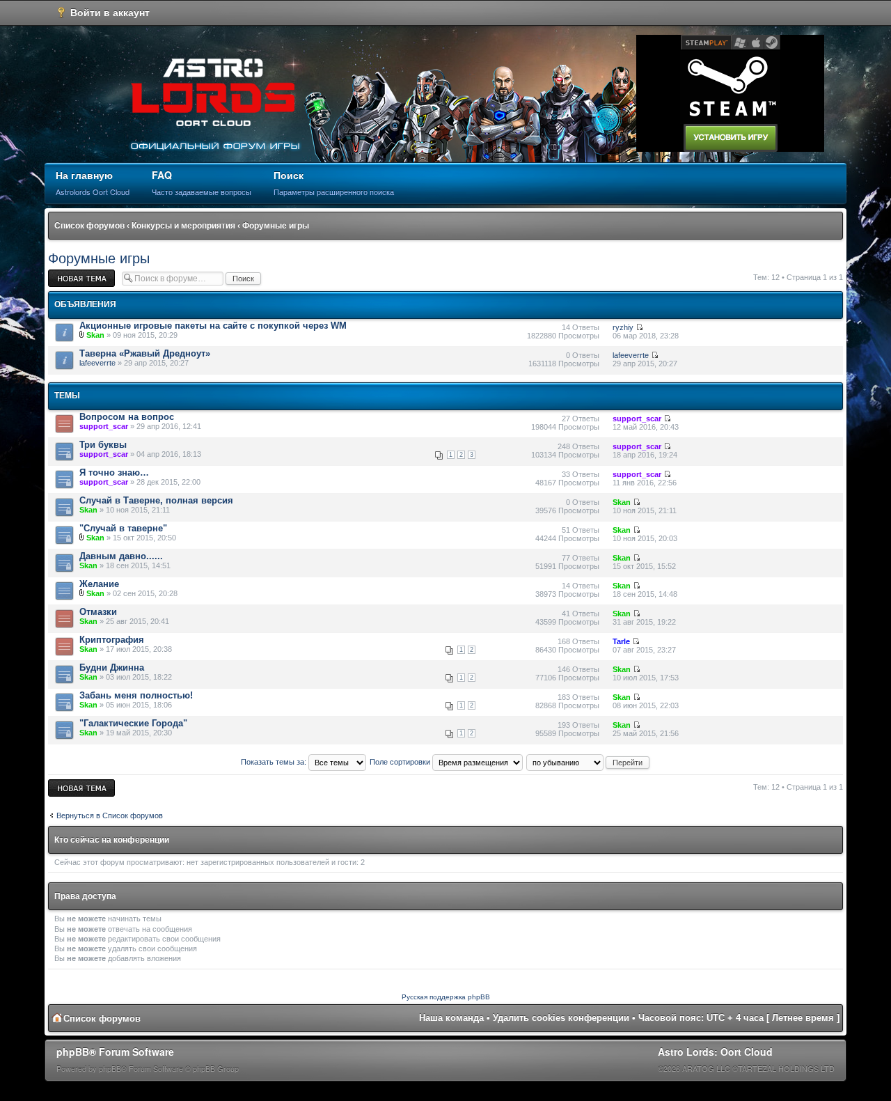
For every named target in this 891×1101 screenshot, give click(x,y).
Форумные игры (275, 226)
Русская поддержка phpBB (446, 997)
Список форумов (89, 226)
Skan (95, 335)
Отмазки (98, 612)
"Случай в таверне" (123, 528)
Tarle (621, 641)
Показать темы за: (274, 762)
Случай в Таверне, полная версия (156, 500)
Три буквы (103, 444)
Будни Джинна (111, 667)
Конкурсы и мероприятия (183, 226)
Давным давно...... (121, 556)
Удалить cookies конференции (561, 1018)
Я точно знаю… (114, 472)
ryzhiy (623, 327)
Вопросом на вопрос (126, 417)
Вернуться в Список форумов (109, 815)
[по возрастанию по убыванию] (588, 762)
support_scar (103, 426)
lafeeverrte (97, 363)
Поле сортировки (401, 762)
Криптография (111, 639)
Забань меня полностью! (136, 695)
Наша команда (451, 1018)
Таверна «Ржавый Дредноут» (144, 353)
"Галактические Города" (133, 723)
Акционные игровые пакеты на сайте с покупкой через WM (213, 325)
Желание (99, 584)
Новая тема (69, 274)
